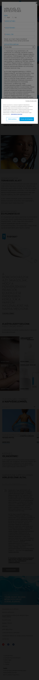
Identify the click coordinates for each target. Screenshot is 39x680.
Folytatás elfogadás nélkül (31, 101)
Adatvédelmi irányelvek (16, 114)
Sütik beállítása (12, 119)
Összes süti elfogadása (26, 119)
